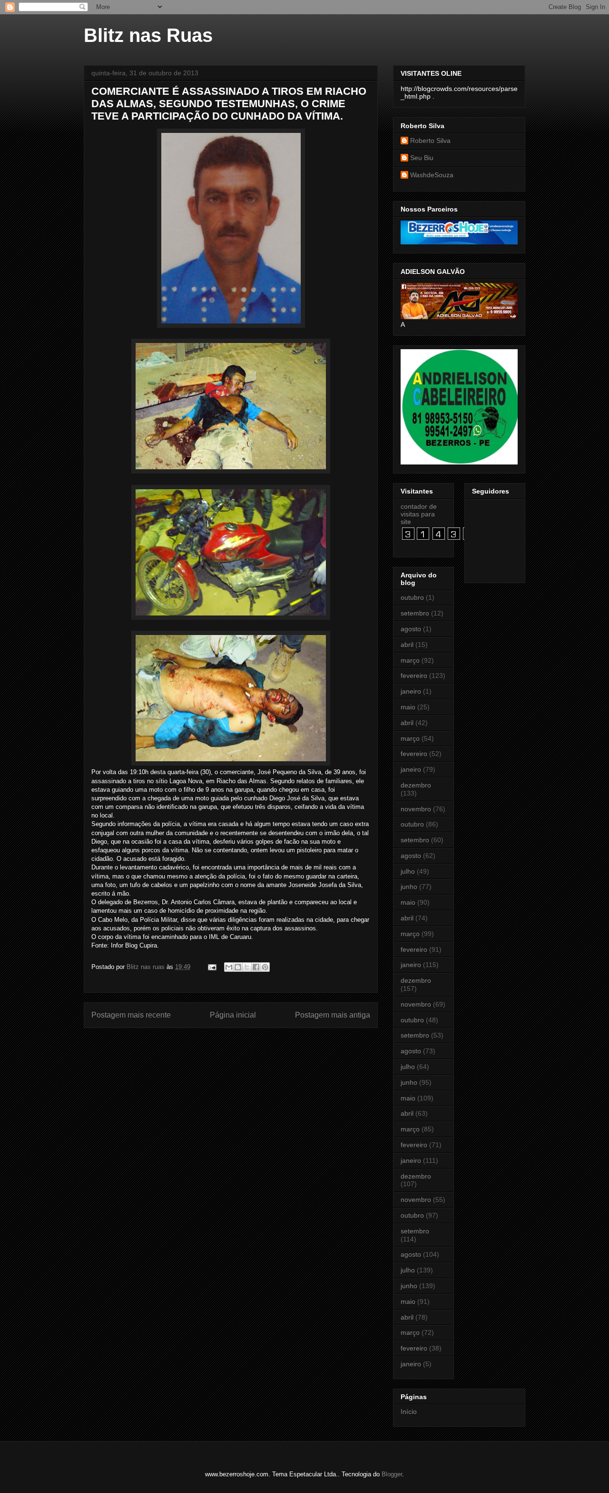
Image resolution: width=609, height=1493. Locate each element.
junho (409, 886)
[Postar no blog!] (238, 967)
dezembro (416, 785)
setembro (415, 613)
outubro (412, 597)
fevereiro (414, 675)
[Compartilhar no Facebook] (256, 967)
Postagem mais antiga (332, 1015)
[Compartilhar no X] (247, 967)
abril (407, 644)
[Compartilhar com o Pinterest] (265, 967)
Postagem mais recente (131, 1015)
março (410, 660)
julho (408, 871)
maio (408, 707)
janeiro (411, 691)
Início (409, 1411)
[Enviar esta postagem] (211, 966)
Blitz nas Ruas (148, 35)
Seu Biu (421, 157)
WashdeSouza (431, 175)
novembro (416, 809)
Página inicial (233, 1015)
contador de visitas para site (419, 514)
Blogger (392, 1474)
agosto (411, 629)
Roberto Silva (430, 140)
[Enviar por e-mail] (229, 967)
